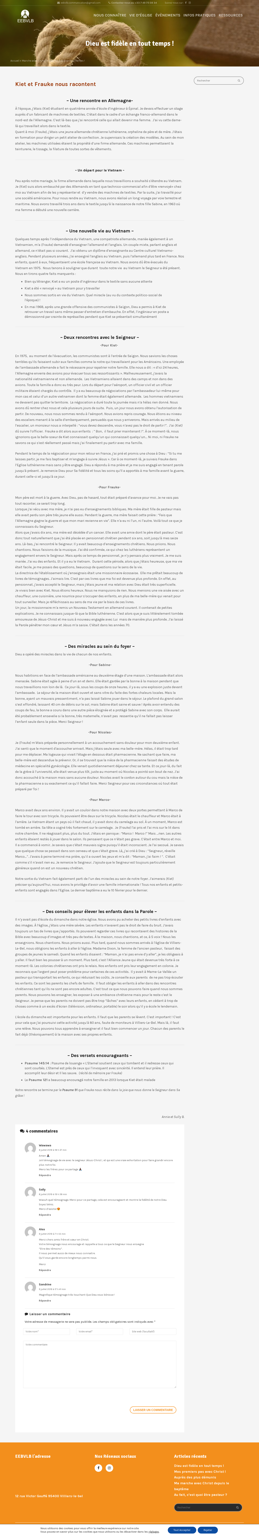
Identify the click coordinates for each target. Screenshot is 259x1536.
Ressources (231, 15)
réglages (153, 1531)
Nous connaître (109, 15)
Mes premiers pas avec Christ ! (200, 1472)
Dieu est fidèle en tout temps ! (199, 1466)
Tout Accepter (182, 1530)
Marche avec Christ (34, 60)
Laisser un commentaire (153, 1410)
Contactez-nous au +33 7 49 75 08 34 (134, 2)
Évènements (167, 15)
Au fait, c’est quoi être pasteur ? (200, 1495)
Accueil (14, 60)
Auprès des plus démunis (195, 1477)
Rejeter (207, 1530)
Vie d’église (140, 15)
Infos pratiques (199, 15)
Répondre (45, 1175)
